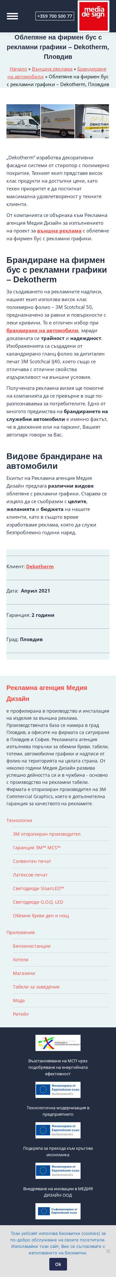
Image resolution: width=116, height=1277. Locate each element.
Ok (58, 1264)
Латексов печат (30, 875)
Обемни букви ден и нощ (41, 915)
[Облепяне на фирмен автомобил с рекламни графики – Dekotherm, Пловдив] (92, 121)
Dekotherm (40, 566)
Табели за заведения (36, 987)
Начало (18, 68)
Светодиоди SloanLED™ (38, 888)
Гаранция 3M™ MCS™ (37, 847)
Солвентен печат (32, 861)
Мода (19, 1000)
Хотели (20, 959)
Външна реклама (52, 68)
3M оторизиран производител (47, 834)
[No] (108, 1251)
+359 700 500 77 (54, 16)
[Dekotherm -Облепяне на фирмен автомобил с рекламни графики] (23, 121)
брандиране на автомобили (42, 330)
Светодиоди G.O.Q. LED (38, 902)
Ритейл (21, 1014)
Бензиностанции (32, 946)
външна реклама (59, 230)
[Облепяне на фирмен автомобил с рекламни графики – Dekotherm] (58, 121)
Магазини (24, 973)
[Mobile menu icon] (12, 16)
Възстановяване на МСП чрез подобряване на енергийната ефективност (58, 1067)
